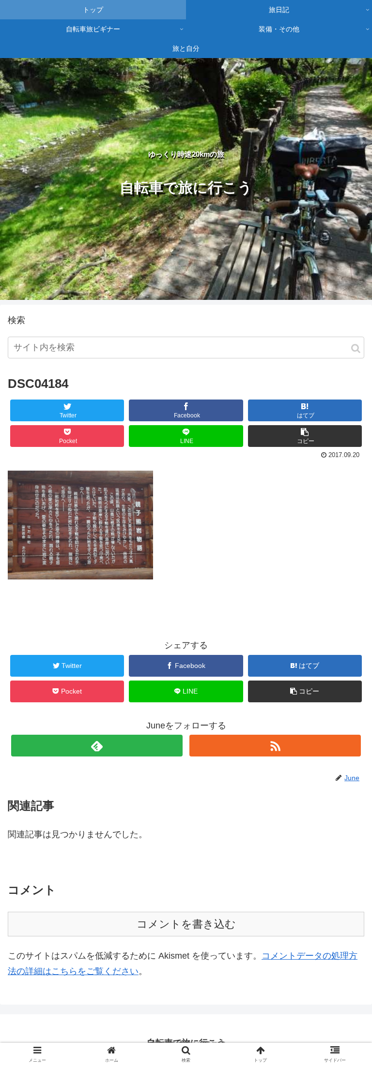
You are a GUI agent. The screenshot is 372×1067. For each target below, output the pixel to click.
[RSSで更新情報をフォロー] (274, 745)
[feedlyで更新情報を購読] (96, 745)
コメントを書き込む (186, 924)
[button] (355, 348)
